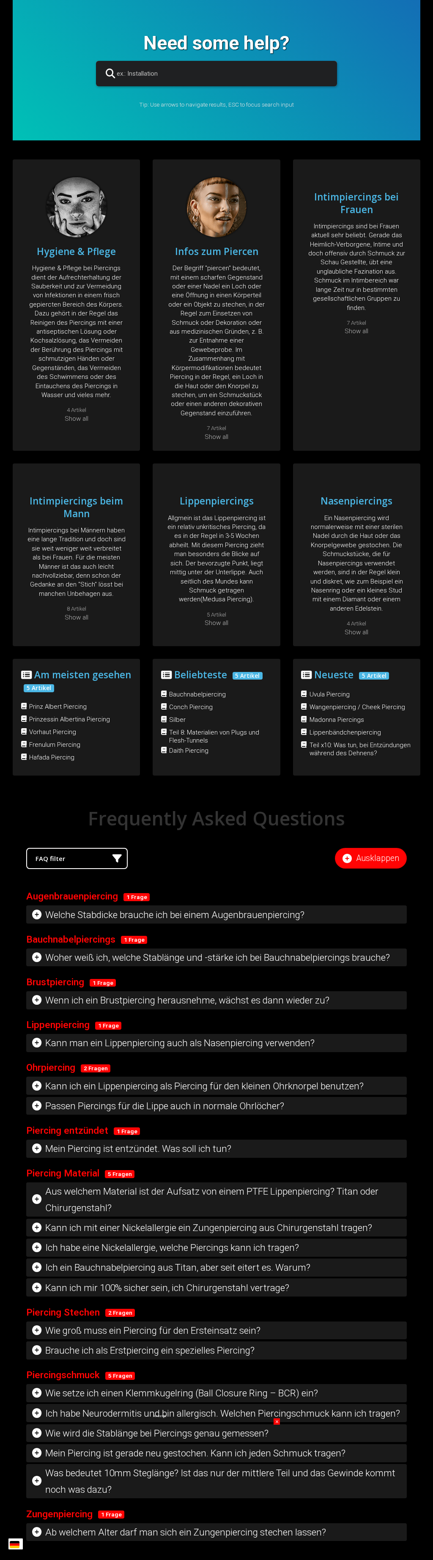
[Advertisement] (216, 1471)
